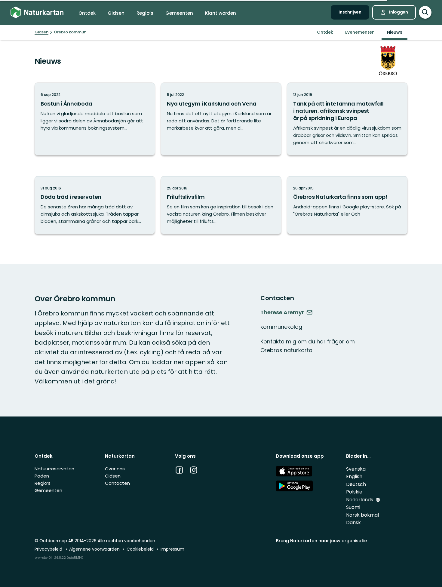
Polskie (354, 491)
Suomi (353, 507)
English (354, 476)
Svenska (356, 469)
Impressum (172, 549)
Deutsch (356, 484)
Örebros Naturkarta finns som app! (340, 197)
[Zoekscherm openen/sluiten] (425, 12)
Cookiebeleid (141, 549)
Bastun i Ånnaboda (66, 103)
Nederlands (360, 499)
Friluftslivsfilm (185, 197)
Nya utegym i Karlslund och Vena (211, 103)
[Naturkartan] (37, 12)
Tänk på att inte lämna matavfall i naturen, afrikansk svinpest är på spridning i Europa (338, 111)
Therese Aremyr (282, 312)
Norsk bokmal (362, 515)
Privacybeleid (49, 549)
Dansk (353, 522)
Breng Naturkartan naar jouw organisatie (321, 541)
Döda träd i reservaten (71, 197)
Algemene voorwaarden (95, 549)
